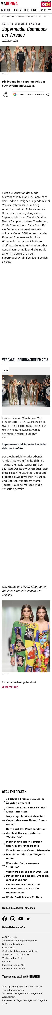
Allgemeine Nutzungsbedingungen (19, 941)
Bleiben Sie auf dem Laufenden (18, 908)
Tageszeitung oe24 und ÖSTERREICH (21, 976)
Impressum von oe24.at (13, 965)
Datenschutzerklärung (13, 944)
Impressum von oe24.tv (13, 968)
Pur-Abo (6, 962)
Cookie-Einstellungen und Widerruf (19, 951)
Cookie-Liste (8, 948)
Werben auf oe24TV (12, 958)
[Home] (3, 16)
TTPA (4, 1004)
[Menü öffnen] (49, 10)
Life (26, 10)
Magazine (11, 16)
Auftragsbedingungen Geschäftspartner (22, 987)
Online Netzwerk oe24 (13, 927)
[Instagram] (12, 918)
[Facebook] (4, 918)
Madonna (21, 16)
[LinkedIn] (29, 918)
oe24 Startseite (9, 937)
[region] (26, 403)
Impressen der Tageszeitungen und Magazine (24, 1000)
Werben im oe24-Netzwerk (15, 955)
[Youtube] (20, 918)
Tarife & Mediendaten (13, 990)
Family (43, 10)
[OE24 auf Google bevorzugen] (48, 94)
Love (34, 10)
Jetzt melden (10, 687)
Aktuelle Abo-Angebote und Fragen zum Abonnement (22, 995)
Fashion (5, 10)
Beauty (17, 10)
